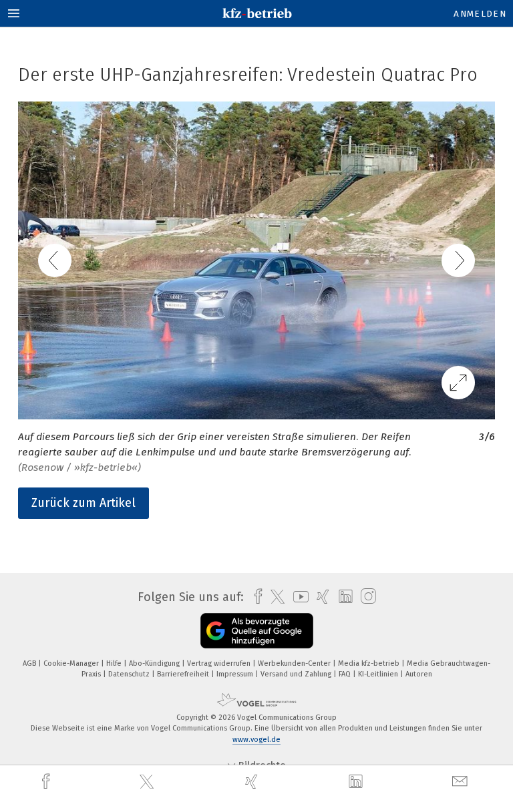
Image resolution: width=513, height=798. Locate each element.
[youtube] (298, 596)
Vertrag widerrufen (219, 663)
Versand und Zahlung (297, 674)
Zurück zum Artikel (83, 502)
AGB (30, 663)
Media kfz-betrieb (369, 663)
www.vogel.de (256, 739)
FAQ (346, 674)
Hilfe (115, 663)
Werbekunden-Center (295, 663)
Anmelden (480, 13)
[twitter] (148, 782)
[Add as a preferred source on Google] (256, 630)
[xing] (253, 781)
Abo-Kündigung (155, 663)
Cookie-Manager (72, 663)
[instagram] (365, 596)
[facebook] (47, 781)
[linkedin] (357, 782)
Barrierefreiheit (184, 674)
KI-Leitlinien (379, 674)
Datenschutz (130, 674)
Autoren (418, 674)
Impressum (235, 674)
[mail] (461, 781)
